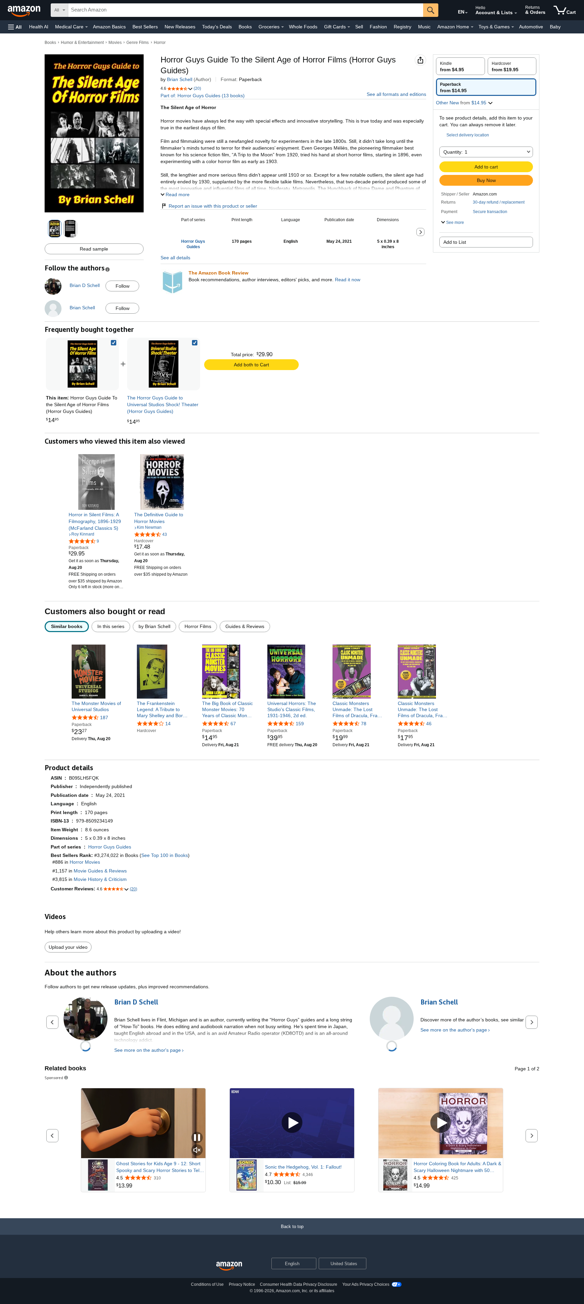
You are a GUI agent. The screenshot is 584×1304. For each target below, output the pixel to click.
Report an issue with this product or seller (213, 206)
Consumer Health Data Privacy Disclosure (298, 1284)
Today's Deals (217, 26)
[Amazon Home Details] (472, 27)
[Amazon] (24, 10)
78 (363, 723)
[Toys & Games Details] (512, 27)
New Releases (180, 26)
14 (168, 723)
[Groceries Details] (282, 27)
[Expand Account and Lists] (515, 13)
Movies (115, 42)
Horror (160, 42)
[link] (163, 364)
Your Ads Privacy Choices (365, 1284)
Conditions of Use (207, 1284)
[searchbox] (245, 10)
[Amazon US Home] (229, 1266)
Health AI (38, 26)
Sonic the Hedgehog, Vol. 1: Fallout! (303, 1167)
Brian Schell (179, 79)
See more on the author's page (147, 1050)
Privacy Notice (242, 1284)
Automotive (531, 26)
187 (104, 717)
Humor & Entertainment (82, 42)
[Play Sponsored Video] (292, 1123)
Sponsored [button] (54, 1077)
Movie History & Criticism (100, 879)
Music (424, 26)
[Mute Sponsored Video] (197, 1150)
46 (429, 723)
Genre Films (137, 42)
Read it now (347, 279)
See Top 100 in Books (164, 855)
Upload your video (68, 947)
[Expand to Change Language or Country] (466, 13)
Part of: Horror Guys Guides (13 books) (203, 95)
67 (233, 723)
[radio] (460, 66)
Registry (402, 26)
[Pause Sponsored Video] (197, 1138)
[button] (15, 26)
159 (300, 723)
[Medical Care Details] (86, 27)
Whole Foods (303, 26)
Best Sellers (145, 26)
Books (245, 26)
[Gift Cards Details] (348, 27)
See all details (175, 257)
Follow (122, 286)
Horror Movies (85, 862)
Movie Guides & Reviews (100, 870)
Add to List (454, 242)
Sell (359, 26)
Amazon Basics (109, 26)
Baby (555, 26)
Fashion (378, 26)
